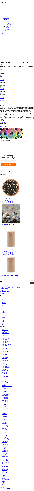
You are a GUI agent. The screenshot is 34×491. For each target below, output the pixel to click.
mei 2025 (3, 299)
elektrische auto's (4, 380)
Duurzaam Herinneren (5, 335)
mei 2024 (3, 307)
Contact (3, 33)
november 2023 (4, 311)
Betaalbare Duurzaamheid (5, 330)
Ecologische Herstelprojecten (5, 376)
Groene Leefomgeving (5, 426)
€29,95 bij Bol (2, 142)
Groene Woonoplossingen (5, 458)
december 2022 (4, 319)
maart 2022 (3, 324)
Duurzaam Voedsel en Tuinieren (6, 343)
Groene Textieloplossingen (5, 441)
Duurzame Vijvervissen (5, 363)
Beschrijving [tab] (3, 103)
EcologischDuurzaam (3, 487)
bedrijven (3, 329)
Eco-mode (3, 368)
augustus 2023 (3, 313)
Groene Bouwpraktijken (5, 398)
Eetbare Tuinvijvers (4, 379)
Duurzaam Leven (4, 336)
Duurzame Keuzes (4, 352)
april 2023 (3, 316)
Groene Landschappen (5, 424)
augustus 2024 (3, 306)
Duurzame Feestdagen (5, 348)
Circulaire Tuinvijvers (4, 332)
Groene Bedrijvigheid (4, 392)
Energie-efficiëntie (4, 384)
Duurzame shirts (7, 27)
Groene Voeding (4, 452)
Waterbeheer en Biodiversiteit (5, 479)
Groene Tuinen (4, 443)
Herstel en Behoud (4, 459)
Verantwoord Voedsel (4, 477)
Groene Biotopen (4, 393)
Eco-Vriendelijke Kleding (5, 370)
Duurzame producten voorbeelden (6, 34)
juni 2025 (3, 298)
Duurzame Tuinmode (4, 362)
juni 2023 (3, 315)
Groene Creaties (4, 403)
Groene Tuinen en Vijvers (5, 444)
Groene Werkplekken (4, 455)
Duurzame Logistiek (4, 353)
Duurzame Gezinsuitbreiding (5, 350)
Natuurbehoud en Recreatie (5, 466)
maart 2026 (3, 297)
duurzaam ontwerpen (3, 289)
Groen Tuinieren (4, 390)
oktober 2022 (3, 321)
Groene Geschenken (4, 416)
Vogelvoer (6, 31)
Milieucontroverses (4, 464)
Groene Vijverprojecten (5, 451)
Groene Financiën (4, 412)
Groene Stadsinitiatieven (5, 438)
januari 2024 (3, 310)
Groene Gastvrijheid (4, 414)
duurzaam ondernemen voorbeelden (5, 292)
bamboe (6, 19)
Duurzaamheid (4, 346)
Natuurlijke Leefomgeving (5, 468)
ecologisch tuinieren (4, 375)
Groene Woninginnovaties (5, 456)
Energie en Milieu (4, 381)
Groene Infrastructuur (4, 418)
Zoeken (1, 281)
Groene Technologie (4, 440)
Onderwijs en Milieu (4, 472)
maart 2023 (3, 317)
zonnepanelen (5, 17)
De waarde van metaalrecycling (4, 288)
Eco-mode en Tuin (4, 369)
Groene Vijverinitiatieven (5, 448)
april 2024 (3, 308)
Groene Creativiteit (4, 404)
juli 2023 (3, 314)
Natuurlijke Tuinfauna (4, 470)
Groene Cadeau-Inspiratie (5, 400)
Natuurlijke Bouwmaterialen (5, 467)
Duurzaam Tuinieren (4, 342)
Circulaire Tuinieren (4, 331)
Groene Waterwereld (4, 454)
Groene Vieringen (4, 447)
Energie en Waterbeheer (5, 382)
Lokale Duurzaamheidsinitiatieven (6, 462)
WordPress (8, 488)
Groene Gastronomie (4, 413)
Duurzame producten (4, 21)
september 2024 (4, 305)
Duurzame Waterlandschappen (6, 366)
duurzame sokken (7, 29)
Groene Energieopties (4, 410)
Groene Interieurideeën (5, 421)
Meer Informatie (2, 71)
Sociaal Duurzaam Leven (5, 475)
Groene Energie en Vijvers (5, 408)
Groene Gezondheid (4, 417)
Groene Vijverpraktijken (5, 450)
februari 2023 (3, 318)
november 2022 (4, 320)
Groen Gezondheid (4, 389)
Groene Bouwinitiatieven (5, 395)
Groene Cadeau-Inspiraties (5, 401)
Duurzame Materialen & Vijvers (6, 355)
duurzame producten (6, 18)
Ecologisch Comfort (4, 373)
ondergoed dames (9, 23)
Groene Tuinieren (4, 445)
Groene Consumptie (4, 402)
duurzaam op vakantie (3, 290)
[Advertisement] (17, 10)
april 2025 (3, 300)
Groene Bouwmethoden (5, 396)
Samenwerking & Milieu (5, 474)
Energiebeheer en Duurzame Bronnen (7, 386)
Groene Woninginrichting (5, 457)
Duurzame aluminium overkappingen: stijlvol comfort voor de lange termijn (10, 287)
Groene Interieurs (4, 422)
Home (1, 34)
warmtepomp (3, 478)
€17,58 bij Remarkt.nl (3, 126)
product (20, 109)
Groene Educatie (4, 406)
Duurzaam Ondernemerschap (5, 340)
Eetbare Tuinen (4, 378)
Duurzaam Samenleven (5, 341)
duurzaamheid (16, 108)
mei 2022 (3, 323)
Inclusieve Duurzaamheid (5, 460)
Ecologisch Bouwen (4, 372)
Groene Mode (3, 430)
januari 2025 (3, 302)
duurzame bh (6, 25)
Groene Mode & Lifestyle (5, 431)
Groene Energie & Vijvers (5, 407)
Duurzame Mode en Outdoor (5, 357)
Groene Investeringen (4, 423)
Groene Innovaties (4, 420)
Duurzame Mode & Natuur (5, 356)
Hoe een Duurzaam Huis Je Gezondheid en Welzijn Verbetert (8, 286)
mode (2, 465)
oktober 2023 (3, 312)
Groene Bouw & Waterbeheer (5, 394)
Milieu (2, 463)
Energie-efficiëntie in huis (5, 385)
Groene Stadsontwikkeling (5, 439)
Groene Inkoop (4, 419)
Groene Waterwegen (4, 453)
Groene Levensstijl (4, 427)
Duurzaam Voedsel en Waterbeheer (6, 344)
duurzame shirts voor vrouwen (11, 28)
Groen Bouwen (4, 388)
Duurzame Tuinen (4, 361)
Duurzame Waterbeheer (5, 365)
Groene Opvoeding (4, 435)
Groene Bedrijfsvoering (5, 391)
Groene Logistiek (4, 428)
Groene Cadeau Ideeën (5, 399)
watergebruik (3, 481)
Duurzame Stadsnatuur (5, 359)
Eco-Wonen (3, 371)
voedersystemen (7, 32)
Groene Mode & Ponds (5, 432)
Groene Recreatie (4, 436)
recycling (3, 473)
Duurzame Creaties (4, 347)
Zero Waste (3, 482)
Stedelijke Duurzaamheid (5, 476)
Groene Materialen (4, 429)
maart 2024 (3, 309)
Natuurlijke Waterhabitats (5, 471)
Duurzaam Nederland (4, 339)
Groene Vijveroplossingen (5, 449)
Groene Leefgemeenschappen (5, 425)
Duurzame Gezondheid (5, 351)
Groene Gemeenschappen (5, 415)
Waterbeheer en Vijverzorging (5, 480)
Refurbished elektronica (15, 34)
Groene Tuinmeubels (4, 446)
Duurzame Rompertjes (8, 26)
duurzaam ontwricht (2, 293)
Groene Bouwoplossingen (5, 397)
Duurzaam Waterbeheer (5, 345)
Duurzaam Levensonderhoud (5, 338)
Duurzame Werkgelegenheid (5, 367)
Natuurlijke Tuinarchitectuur (5, 469)
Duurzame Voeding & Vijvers (5, 364)
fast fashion (3, 387)
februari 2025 (3, 301)
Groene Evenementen (4, 411)
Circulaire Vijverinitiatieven (5, 333)
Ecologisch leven (4, 374)
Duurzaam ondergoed (8, 22)
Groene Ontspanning (4, 434)
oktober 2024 (3, 304)
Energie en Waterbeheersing (5, 383)
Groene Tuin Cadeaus (4, 442)
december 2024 (4, 303)
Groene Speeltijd (4, 437)
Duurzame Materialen (4, 354)
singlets (6, 30)
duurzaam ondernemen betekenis (4, 291)
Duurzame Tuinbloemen (5, 360)
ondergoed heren (9, 24)
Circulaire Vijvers (4, 334)
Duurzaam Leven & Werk (5, 337)
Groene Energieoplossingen (5, 409)
